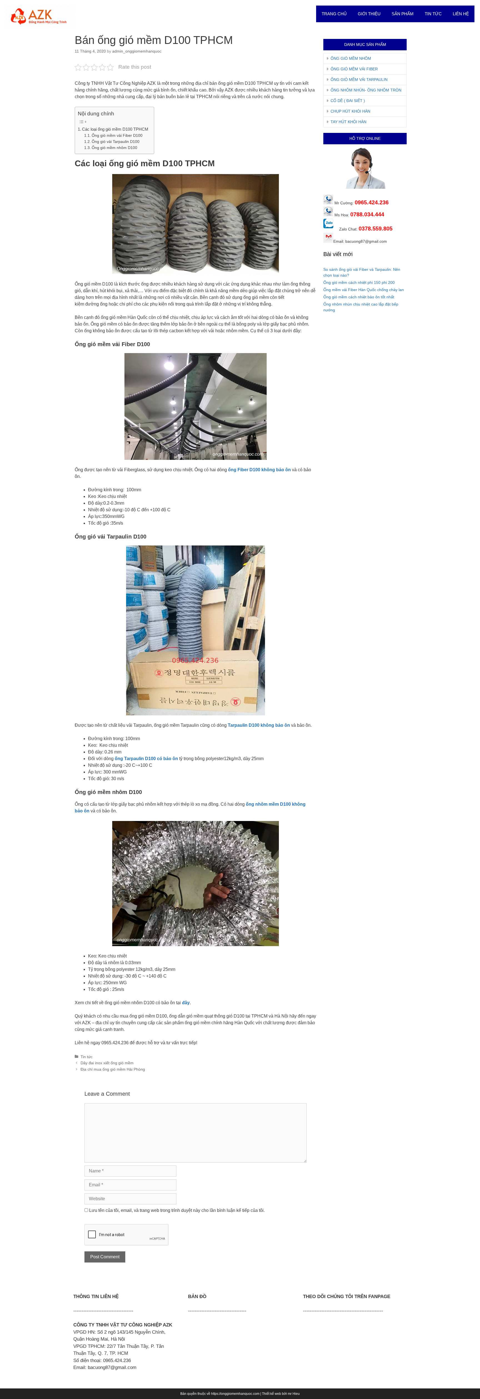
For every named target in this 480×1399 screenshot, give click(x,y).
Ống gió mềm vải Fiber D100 (117, 135)
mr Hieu (294, 1394)
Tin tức (86, 1057)
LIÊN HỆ (461, 13)
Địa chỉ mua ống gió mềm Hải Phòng (113, 1069)
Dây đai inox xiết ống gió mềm (107, 1063)
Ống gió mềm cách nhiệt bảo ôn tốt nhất (358, 297)
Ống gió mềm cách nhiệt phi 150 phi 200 (359, 282)
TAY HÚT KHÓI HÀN (348, 122)
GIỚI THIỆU (369, 13)
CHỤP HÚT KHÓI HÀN (350, 111)
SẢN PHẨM (403, 13)
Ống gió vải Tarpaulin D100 (115, 142)
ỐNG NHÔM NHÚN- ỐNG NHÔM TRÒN (366, 90)
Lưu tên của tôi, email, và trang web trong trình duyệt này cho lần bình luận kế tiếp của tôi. (177, 1210)
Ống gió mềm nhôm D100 (114, 148)
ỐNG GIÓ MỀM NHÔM (351, 58)
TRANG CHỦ (334, 13)
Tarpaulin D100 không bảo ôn (259, 725)
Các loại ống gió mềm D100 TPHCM (115, 129)
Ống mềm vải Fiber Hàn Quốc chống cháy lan (363, 289)
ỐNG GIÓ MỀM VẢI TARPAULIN (359, 79)
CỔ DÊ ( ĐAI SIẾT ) (348, 100)
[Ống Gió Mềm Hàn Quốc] (40, 16)
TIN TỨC (433, 13)
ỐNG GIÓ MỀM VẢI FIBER (354, 69)
